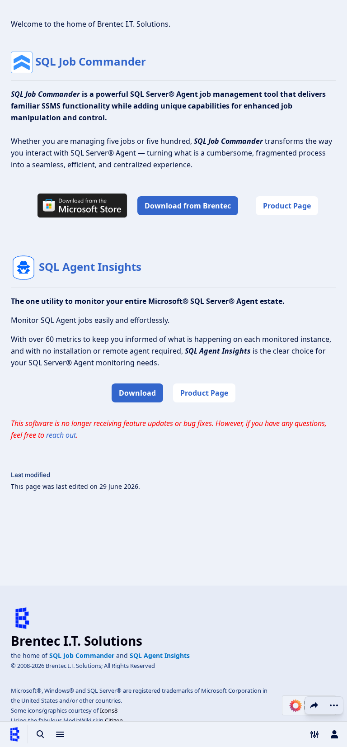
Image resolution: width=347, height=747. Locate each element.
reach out (61, 435)
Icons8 (108, 710)
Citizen (114, 720)
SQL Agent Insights (90, 266)
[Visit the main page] (14, 734)
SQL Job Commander (90, 61)
